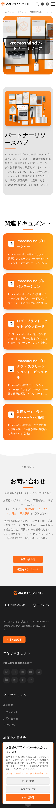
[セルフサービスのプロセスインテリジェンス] (15, 4)
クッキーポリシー (39, 773)
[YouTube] (30, 672)
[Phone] (14, 672)
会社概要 (8, 705)
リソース (13, 12)
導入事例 (25, 513)
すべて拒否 (28, 781)
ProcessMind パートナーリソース (41, 12)
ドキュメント (22, 12)
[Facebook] (22, 680)
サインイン (9, 725)
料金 (14, 513)
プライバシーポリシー (17, 773)
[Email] (30, 680)
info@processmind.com (17, 663)
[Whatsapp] (6, 672)
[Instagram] (14, 680)
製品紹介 (30, 509)
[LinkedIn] (6, 680)
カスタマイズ (28, 789)
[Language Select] (42, 4)
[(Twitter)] (38, 672)
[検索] (37, 4)
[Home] (6, 12)
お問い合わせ (10, 718)
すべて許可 (28, 797)
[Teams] (22, 672)
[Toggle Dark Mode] (47, 4)
